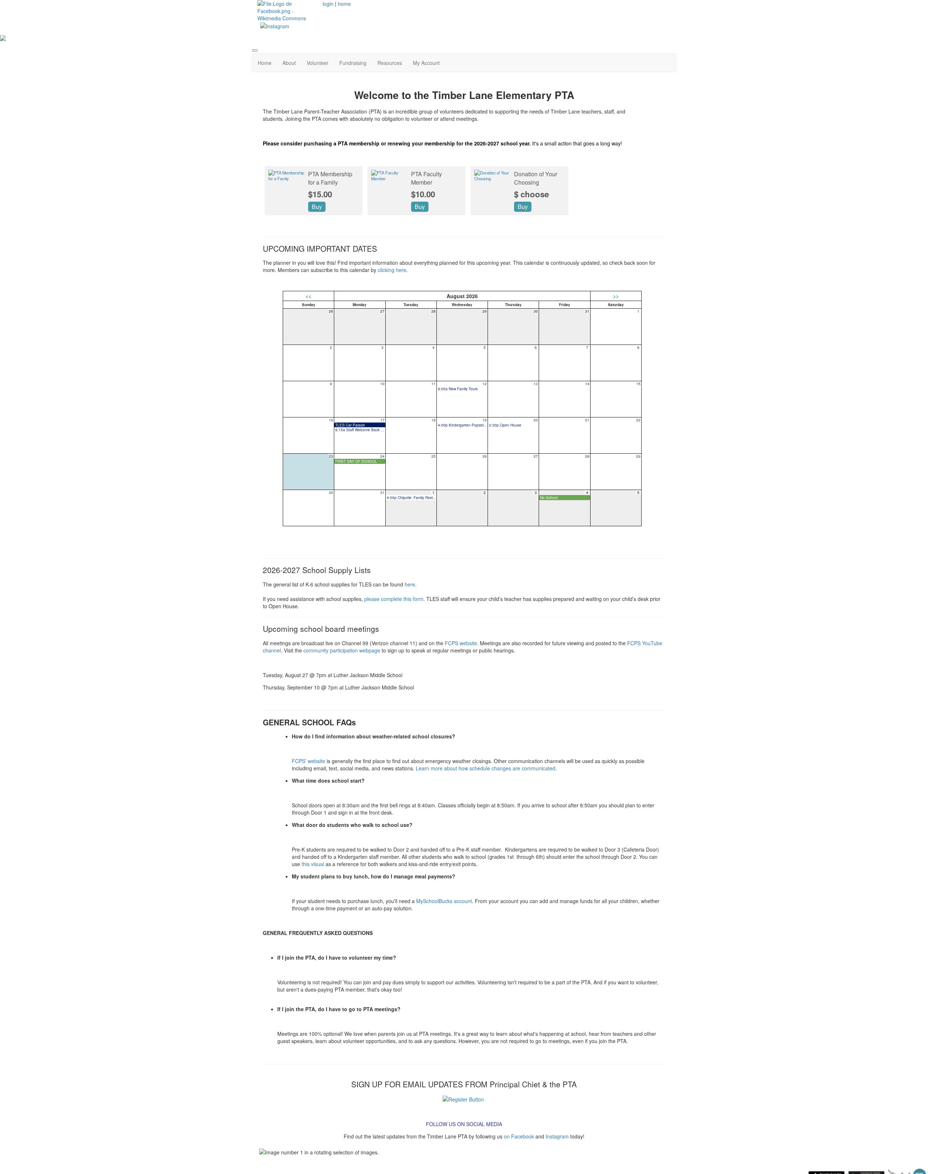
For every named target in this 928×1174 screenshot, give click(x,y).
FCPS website (461, 643)
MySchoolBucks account (444, 901)
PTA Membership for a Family (330, 178)
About (289, 62)
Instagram (557, 1136)
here (410, 584)
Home (265, 62)
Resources (389, 62)
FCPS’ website (308, 761)
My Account (426, 62)
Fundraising (352, 62)
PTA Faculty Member (426, 178)
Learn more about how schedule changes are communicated (485, 768)
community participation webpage (341, 650)
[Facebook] (287, 10)
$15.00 (320, 194)
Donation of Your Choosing (535, 178)
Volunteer (317, 62)
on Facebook (519, 1136)
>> (616, 296)
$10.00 (423, 194)
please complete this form (393, 598)
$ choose (531, 194)
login (328, 3)
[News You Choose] (463, 1098)
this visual (313, 864)
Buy (317, 206)
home (344, 3)
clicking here (392, 269)
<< (308, 296)
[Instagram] (274, 25)
